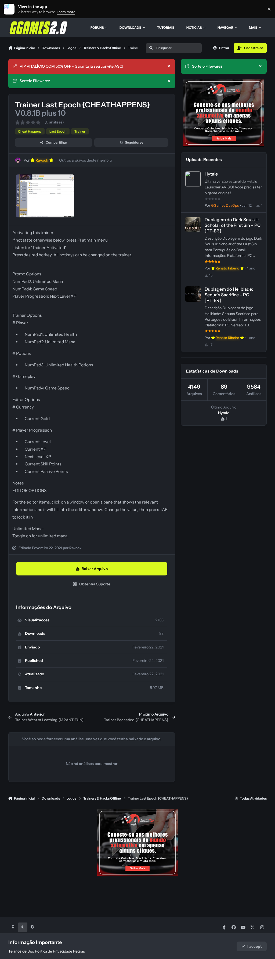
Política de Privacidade (53, 951)
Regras (79, 951)
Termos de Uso (21, 951)
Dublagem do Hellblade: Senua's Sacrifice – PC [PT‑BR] (229, 294)
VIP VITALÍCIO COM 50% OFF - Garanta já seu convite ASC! (71, 66)
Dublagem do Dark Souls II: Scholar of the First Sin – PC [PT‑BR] (232, 225)
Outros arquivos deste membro (85, 160)
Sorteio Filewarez (35, 80)
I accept (254, 946)
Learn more (10, 9)
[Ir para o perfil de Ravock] (18, 160)
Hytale (211, 174)
